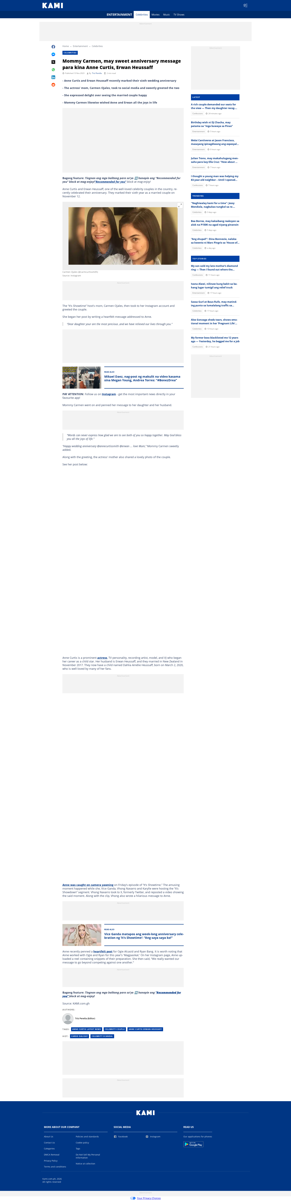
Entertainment (119, 14)
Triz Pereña (97, 73)
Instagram (109, 394)
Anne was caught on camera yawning (87, 885)
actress (102, 658)
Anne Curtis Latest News (86, 1029)
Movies (156, 14)
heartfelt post (102, 951)
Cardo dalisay (79, 1036)
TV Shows (179, 14)
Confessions (197, 113)
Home (65, 46)
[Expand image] (180, 205)
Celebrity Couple (115, 1029)
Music (166, 14)
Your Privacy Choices (149, 1198)
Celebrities (142, 14)
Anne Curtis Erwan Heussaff (145, 1029)
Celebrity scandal (102, 1036)
